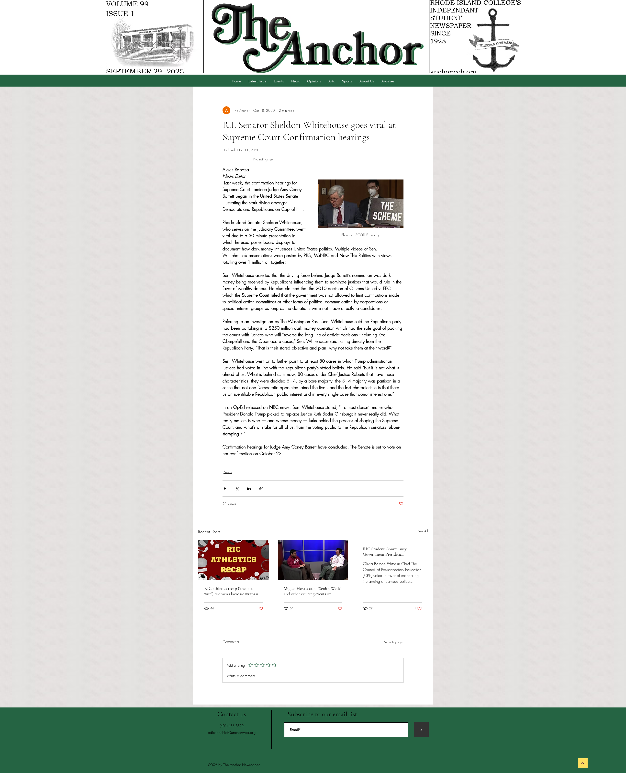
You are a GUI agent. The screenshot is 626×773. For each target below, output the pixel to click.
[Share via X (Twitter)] (237, 488)
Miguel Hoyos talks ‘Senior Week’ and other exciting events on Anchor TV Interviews (312, 591)
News (228, 472)
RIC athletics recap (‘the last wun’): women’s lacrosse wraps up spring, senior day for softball (232, 591)
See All (423, 531)
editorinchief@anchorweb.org (232, 732)
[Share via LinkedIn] (248, 488)
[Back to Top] (583, 763)
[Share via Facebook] (225, 488)
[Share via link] (260, 488)
